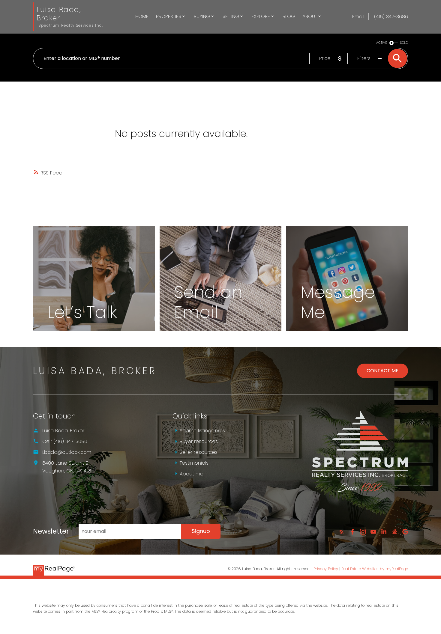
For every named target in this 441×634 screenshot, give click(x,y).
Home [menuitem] (141, 16)
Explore (260, 16)
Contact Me (382, 370)
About (309, 16)
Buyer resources (199, 441)
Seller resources (199, 452)
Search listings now (202, 430)
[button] (341, 531)
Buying (202, 16)
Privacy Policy (326, 568)
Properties (168, 16)
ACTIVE (381, 42)
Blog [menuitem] (289, 16)
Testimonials (194, 463)
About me (191, 473)
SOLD (404, 42)
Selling (231, 16)
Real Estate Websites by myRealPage (374, 568)
